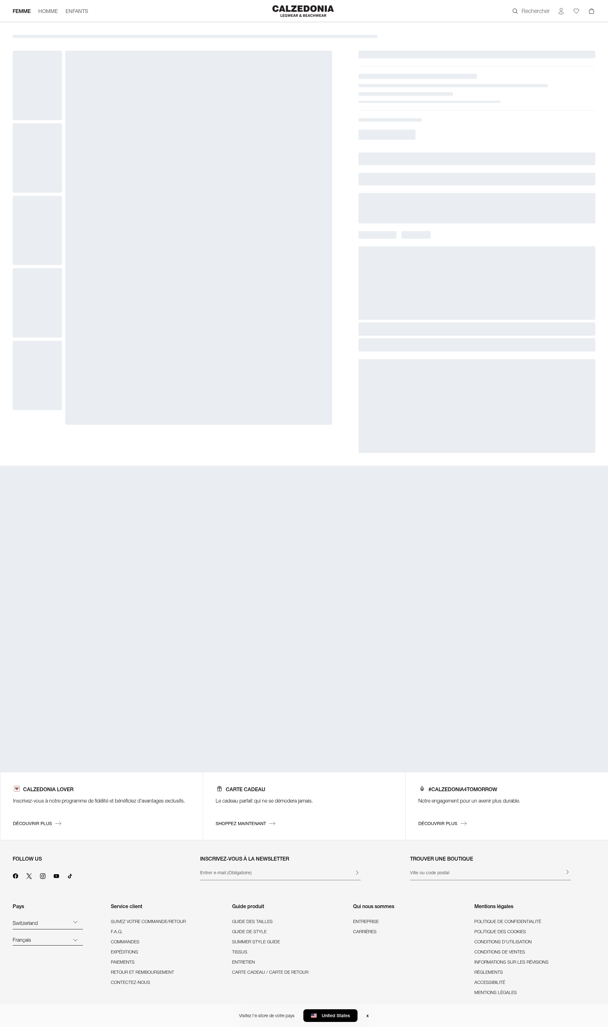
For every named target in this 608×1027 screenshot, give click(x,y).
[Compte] (561, 11)
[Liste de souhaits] (576, 11)
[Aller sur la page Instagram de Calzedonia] (43, 875)
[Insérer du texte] (357, 872)
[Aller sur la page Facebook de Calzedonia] (15, 875)
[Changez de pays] (75, 922)
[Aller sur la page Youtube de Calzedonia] (56, 875)
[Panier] (591, 11)
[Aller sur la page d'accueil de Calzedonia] (304, 11)
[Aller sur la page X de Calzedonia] (29, 875)
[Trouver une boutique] (567, 872)
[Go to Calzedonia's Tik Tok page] (70, 875)
